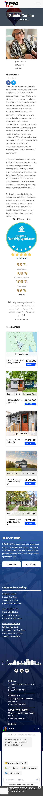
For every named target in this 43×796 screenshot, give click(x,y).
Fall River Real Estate (10, 693)
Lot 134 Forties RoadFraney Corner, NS (15, 428)
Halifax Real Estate (9, 660)
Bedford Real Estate (9, 664)
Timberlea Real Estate (10, 675)
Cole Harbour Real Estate (11, 685)
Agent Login (31, 631)
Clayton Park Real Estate (11, 670)
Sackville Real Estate (10, 667)
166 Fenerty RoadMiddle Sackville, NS (14, 588)
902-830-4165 (22, 62)
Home (16, 20)
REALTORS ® (24, 20)
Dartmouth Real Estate (10, 682)
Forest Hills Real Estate (11, 690)
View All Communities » (11, 703)
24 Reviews (21, 258)
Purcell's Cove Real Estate (12, 700)
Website (20, 65)
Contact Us (11, 631)
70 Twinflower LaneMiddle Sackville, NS (14, 548)
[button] (7, 344)
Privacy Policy (20, 791)
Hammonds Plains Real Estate (13, 697)
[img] (40, 787)
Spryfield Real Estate (10, 678)
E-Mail (19, 68)
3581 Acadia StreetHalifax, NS (14, 468)
